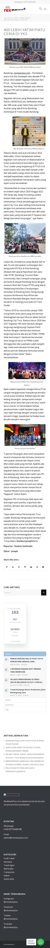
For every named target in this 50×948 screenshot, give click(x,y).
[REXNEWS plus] (21, 9)
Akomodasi (8, 868)
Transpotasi (9, 872)
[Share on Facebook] (7, 567)
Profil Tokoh (9, 858)
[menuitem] (39, 9)
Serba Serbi (9, 879)
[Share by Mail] (43, 567)
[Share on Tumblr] (37, 567)
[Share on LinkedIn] (31, 567)
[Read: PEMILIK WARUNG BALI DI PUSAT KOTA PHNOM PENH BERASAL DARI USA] (6, 659)
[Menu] (45, 9)
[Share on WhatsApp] (19, 567)
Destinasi (8, 861)
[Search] (39, 9)
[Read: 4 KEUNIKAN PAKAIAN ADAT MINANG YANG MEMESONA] (6, 670)
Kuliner (7, 875)
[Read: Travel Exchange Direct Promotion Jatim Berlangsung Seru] (6, 690)
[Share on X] (13, 567)
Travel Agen (9, 865)
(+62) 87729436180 (13, 829)
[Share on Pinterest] (25, 567)
